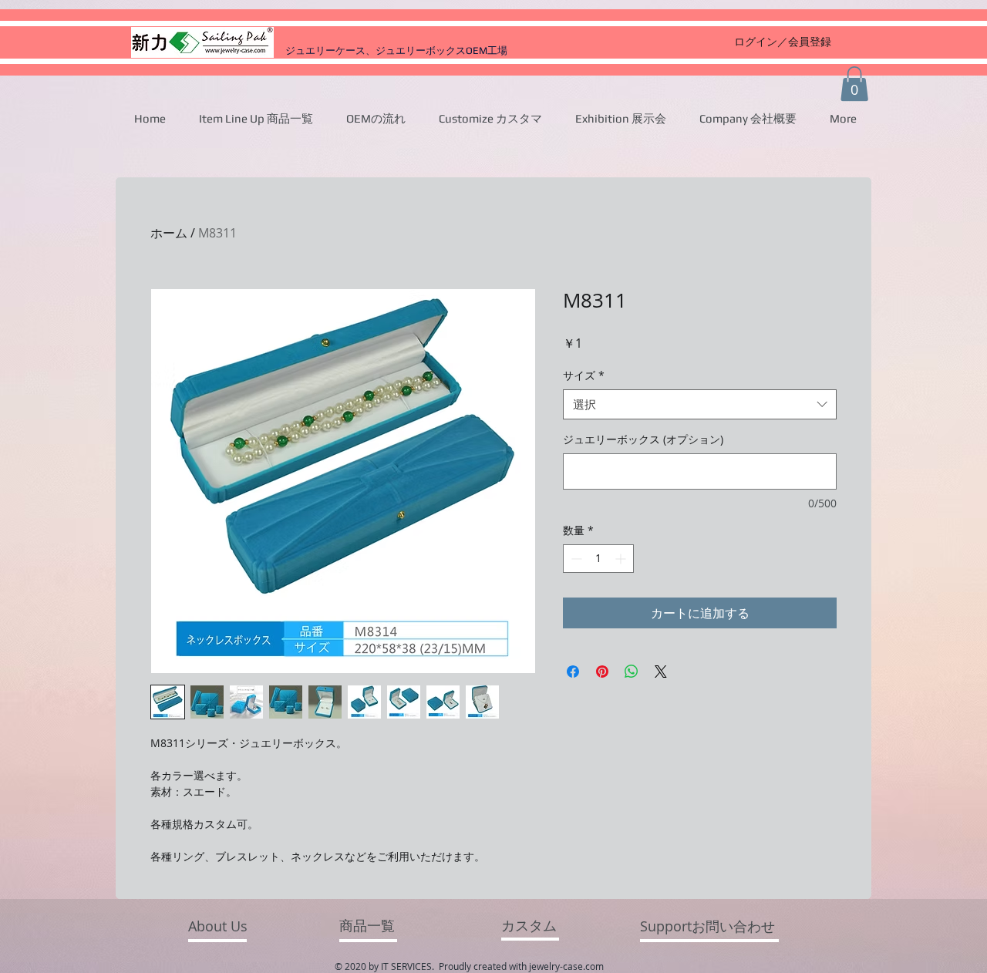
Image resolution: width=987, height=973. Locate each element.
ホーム (168, 232)
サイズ (584, 375)
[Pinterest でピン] (602, 671)
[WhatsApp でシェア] (631, 671)
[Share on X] (661, 671)
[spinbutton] (598, 558)
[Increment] (622, 558)
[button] (854, 83)
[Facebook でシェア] (573, 671)
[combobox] (700, 404)
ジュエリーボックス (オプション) (643, 439)
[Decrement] (574, 558)
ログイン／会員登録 (782, 41)
